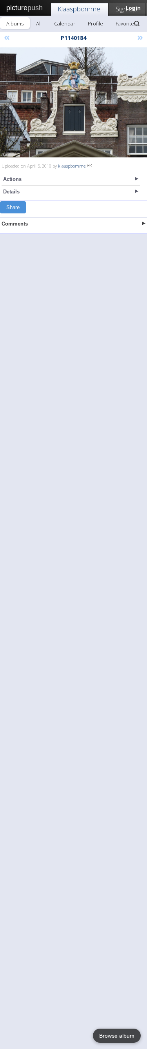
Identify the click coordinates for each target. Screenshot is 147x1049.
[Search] (137, 23)
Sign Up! (127, 8)
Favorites (126, 23)
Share (13, 207)
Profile (95, 23)
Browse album (116, 1036)
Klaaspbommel (80, 8)
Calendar (64, 23)
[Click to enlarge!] (73, 102)
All (39, 23)
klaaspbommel (72, 166)
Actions (12, 179)
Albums (15, 23)
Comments (15, 224)
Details (11, 192)
